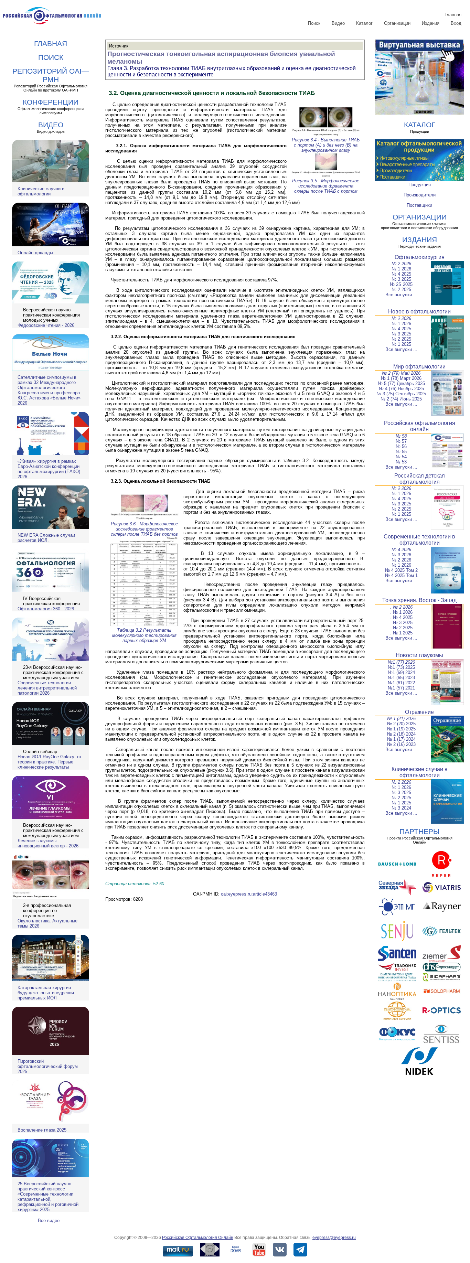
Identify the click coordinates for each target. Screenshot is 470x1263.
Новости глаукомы (419, 655)
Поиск (314, 23)
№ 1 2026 (401, 268)
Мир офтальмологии (419, 367)
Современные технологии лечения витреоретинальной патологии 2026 (47, 688)
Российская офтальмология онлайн (419, 426)
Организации (397, 23)
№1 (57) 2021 (401, 688)
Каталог (364, 23)
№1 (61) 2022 (401, 682)
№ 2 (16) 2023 (401, 744)
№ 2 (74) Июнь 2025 (401, 399)
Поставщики (419, 205)
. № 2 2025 (401, 627)
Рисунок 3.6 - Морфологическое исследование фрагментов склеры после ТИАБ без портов (144, 529)
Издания (430, 23)
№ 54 (401, 456)
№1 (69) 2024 (401, 672)
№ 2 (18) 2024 (401, 734)
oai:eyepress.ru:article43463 (249, 894)
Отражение (419, 712)
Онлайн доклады (35, 252)
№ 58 (401, 436)
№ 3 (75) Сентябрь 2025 (401, 393)
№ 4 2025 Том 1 (401, 575)
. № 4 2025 (401, 617)
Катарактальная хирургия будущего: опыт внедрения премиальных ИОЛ (46, 992)
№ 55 (401, 451)
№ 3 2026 (401, 554)
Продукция (419, 184)
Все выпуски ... (401, 294)
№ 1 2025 (401, 344)
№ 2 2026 (401, 263)
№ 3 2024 (401, 808)
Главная (453, 14)
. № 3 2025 (401, 622)
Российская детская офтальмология (419, 479)
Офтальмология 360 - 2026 (46, 608)
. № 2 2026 (401, 607)
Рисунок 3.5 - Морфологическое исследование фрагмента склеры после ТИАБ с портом (325, 186)
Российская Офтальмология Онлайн (197, 1237)
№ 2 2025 (401, 289)
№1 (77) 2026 (401, 662)
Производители (420, 194)
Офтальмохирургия (420, 257)
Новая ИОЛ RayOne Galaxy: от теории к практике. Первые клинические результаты (50, 762)
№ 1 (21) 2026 (401, 718)
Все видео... (51, 1220)
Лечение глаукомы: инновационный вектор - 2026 (48, 843)
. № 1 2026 (401, 612)
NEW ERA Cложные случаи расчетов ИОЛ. (46, 538)
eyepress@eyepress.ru (334, 1237)
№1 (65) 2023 (401, 677)
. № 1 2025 (401, 632)
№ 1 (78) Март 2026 (401, 378)
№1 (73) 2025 (401, 667)
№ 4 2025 (401, 274)
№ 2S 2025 (401, 284)
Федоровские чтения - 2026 (46, 325)
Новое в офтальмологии (419, 311)
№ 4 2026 (401, 549)
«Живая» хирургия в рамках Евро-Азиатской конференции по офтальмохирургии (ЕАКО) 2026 (49, 469)
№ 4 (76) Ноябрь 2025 (401, 388)
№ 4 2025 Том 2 (401, 570)
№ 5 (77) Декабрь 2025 (401, 383)
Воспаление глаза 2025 (42, 1130)
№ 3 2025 (401, 279)
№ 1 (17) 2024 (401, 739)
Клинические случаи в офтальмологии (41, 191)
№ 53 (401, 461)
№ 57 (401, 441)
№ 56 (401, 446)
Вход (456, 23)
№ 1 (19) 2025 (401, 728)
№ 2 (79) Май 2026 (401, 373)
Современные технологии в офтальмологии (419, 540)
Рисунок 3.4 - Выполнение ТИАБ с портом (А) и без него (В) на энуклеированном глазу (326, 145)
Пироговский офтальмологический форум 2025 (48, 1066)
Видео (338, 23)
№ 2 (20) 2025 (401, 723)
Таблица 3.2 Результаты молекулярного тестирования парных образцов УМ (144, 635)
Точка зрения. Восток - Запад (419, 600)
